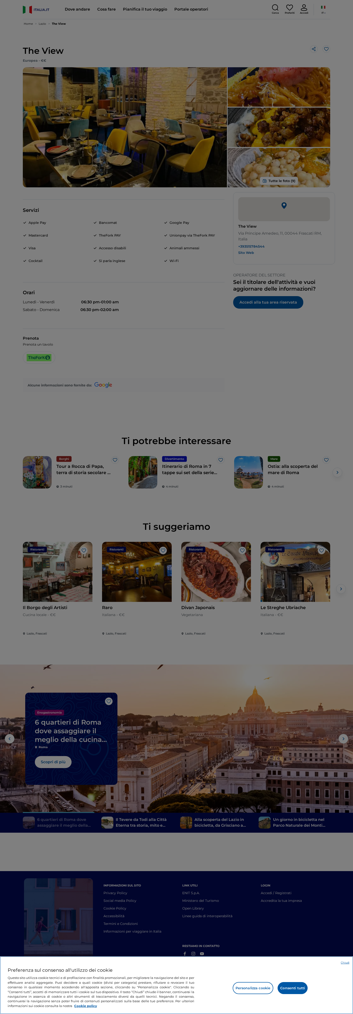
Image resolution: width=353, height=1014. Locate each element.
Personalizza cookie (253, 988)
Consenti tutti (292, 988)
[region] (176, 985)
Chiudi (345, 962)
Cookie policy (85, 1006)
